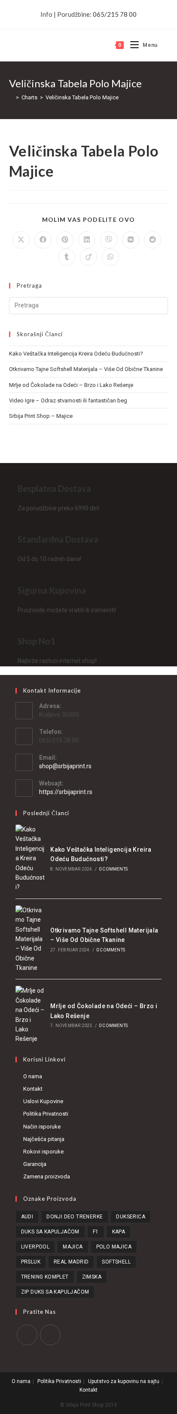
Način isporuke (42, 1126)
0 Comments (113, 869)
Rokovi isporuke (43, 1151)
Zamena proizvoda (46, 1176)
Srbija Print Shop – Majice (41, 416)
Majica (72, 1247)
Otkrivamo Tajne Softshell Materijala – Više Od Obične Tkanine (86, 369)
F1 (96, 1232)
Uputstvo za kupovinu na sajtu (123, 1381)
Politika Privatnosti (45, 1113)
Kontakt (33, 1089)
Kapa (118, 1232)
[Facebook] (27, 1335)
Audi (27, 1217)
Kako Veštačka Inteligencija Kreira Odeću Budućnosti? (76, 353)
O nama (32, 1076)
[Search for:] (163, 45)
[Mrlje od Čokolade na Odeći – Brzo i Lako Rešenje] (30, 1014)
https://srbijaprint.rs (65, 791)
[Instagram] (50, 1335)
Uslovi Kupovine (43, 1101)
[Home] (11, 97)
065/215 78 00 (115, 14)
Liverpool (35, 1247)
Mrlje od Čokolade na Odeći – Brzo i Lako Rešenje (71, 385)
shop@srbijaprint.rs (65, 766)
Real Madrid (71, 1262)
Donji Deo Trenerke (74, 1217)
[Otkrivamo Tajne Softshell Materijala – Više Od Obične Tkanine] (30, 939)
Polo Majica (113, 1247)
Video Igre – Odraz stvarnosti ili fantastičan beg (68, 400)
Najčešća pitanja (43, 1139)
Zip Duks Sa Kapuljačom (55, 1292)
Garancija (34, 1164)
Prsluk (30, 1262)
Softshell (116, 1262)
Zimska (91, 1277)
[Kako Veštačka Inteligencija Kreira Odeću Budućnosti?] (30, 858)
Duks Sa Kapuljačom (50, 1232)
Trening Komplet (45, 1277)
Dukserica (130, 1217)
